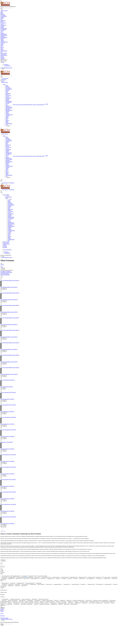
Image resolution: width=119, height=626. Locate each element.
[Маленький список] (0, 276)
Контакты (2, 615)
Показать (2, 607)
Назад (8, 195)
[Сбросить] (1, 606)
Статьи (1, 613)
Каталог (2, 609)
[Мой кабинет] (1, 181)
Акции (1, 611)
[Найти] (1, 9)
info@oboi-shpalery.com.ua (6, 67)
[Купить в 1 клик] (1, 278)
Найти (2, 624)
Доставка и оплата (4, 617)
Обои (9, 200)
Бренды (2, 610)
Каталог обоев (8, 196)
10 (4, 531)
